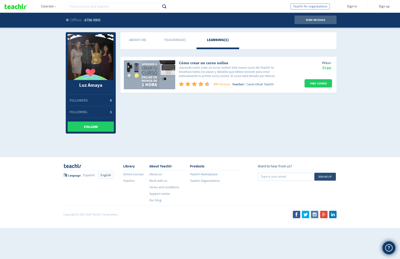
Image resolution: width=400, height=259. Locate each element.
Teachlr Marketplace (204, 174)
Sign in (352, 6)
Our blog (155, 200)
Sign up (384, 6)
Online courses (133, 174)
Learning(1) (218, 39)
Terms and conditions (164, 187)
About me (137, 39)
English (105, 175)
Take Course (318, 83)
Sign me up (325, 176)
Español (89, 175)
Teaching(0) (175, 39)
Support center (159, 194)
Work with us (158, 181)
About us (155, 174)
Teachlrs (129, 181)
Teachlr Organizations (205, 181)
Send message (315, 20)
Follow (91, 126)
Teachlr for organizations (310, 6)
